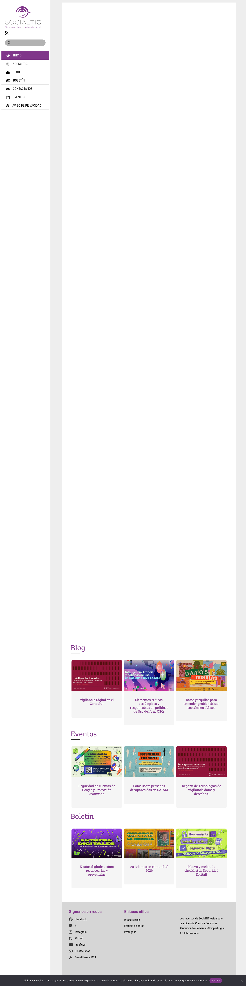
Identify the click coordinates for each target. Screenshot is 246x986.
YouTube (81, 944)
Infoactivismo (132, 920)
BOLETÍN (18, 80)
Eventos (84, 733)
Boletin (82, 816)
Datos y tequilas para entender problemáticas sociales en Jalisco (201, 704)
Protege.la (130, 932)
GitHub (79, 938)
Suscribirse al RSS (85, 957)
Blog (78, 647)
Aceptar (215, 980)
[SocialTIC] (23, 26)
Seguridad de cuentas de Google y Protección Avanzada (97, 790)
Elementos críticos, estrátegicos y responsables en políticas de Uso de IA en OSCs (149, 706)
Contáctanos (82, 951)
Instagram (81, 932)
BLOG (16, 72)
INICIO (17, 55)
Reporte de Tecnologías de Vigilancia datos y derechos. (201, 790)
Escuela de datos (134, 926)
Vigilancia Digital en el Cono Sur (97, 702)
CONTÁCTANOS (22, 89)
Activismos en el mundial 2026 (149, 868)
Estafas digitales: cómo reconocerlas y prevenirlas (97, 870)
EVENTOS (18, 97)
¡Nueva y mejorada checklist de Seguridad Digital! (201, 870)
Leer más (93, 162)
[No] (241, 980)
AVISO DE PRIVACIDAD (26, 105)
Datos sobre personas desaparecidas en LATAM (149, 788)
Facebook (81, 919)
